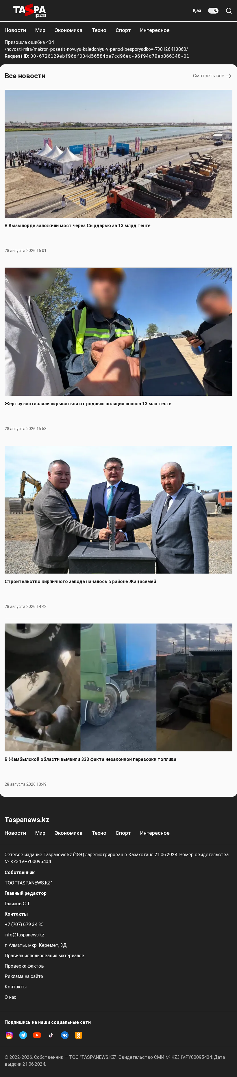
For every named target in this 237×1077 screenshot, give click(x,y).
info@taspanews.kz (24, 935)
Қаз (197, 10)
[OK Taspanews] (78, 1035)
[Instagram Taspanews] (9, 1035)
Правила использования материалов (44, 955)
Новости (15, 30)
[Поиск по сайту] (228, 10)
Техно (99, 30)
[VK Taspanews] (64, 1035)
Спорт (123, 30)
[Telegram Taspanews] (23, 1035)
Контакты (16, 987)
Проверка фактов (24, 966)
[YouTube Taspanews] (37, 1035)
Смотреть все (208, 76)
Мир (40, 30)
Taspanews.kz (27, 820)
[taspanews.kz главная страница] (29, 10)
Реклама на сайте (24, 976)
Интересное (155, 30)
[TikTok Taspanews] (50, 1035)
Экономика (68, 30)
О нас (10, 997)
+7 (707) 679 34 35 (24, 924)
